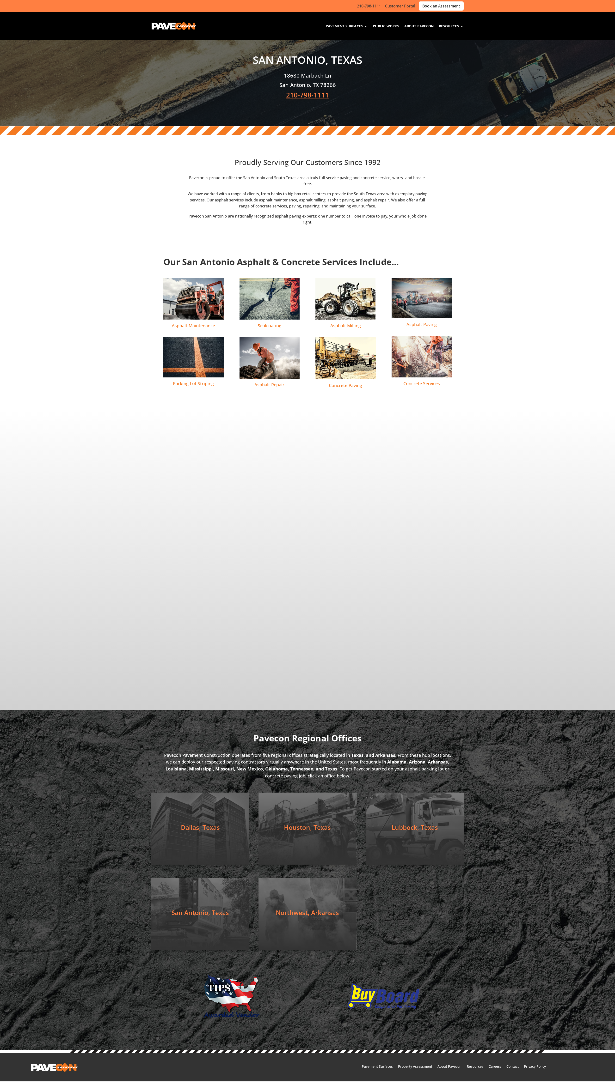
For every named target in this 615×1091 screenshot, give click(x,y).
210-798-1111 (369, 6)
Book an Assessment (441, 6)
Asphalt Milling (345, 325)
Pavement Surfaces (344, 26)
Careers (495, 1067)
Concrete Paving (345, 385)
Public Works (386, 26)
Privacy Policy (535, 1067)
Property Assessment (415, 1067)
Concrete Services (421, 383)
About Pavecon (419, 26)
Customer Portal (400, 6)
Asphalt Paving (421, 324)
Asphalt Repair (269, 385)
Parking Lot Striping (193, 383)
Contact (512, 1067)
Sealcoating (269, 325)
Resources (449, 26)
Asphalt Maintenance (193, 325)
